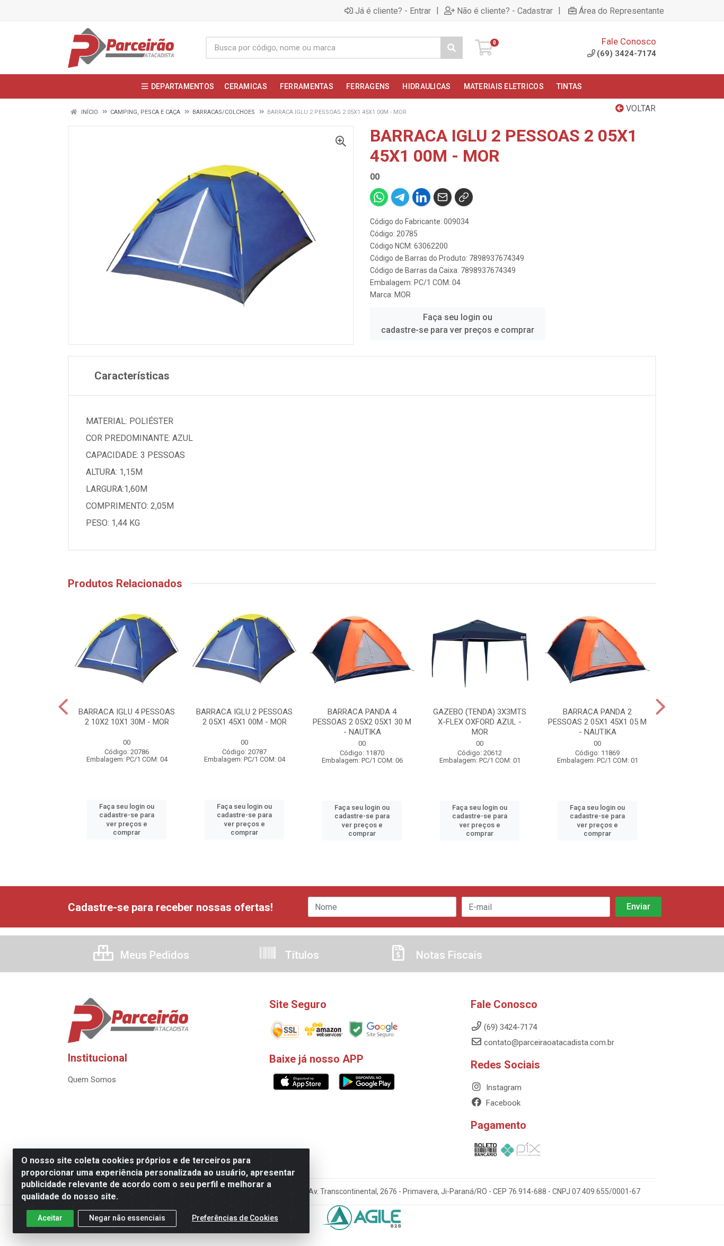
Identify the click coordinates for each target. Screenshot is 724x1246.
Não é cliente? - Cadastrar (505, 10)
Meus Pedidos (153, 955)
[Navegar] (63, 707)
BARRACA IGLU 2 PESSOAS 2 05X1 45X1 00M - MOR (244, 717)
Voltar (640, 108)
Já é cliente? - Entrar (393, 10)
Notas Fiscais (447, 955)
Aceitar (50, 1218)
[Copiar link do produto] (464, 197)
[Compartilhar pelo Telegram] (400, 197)
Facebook (502, 1103)
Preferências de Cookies (235, 1218)
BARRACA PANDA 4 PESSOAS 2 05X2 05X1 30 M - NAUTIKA (362, 722)
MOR (402, 294)
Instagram (503, 1087)
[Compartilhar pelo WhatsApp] (379, 197)
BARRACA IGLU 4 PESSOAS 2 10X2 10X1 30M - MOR (126, 717)
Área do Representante (621, 10)
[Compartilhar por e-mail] (443, 197)
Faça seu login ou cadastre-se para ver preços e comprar (457, 323)
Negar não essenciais (127, 1218)
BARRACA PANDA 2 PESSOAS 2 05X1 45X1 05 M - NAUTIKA (597, 722)
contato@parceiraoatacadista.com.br (549, 1042)
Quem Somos (92, 1079)
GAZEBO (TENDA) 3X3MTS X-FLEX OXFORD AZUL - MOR (479, 722)
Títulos (300, 955)
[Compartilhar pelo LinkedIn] (421, 197)
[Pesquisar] (451, 48)
